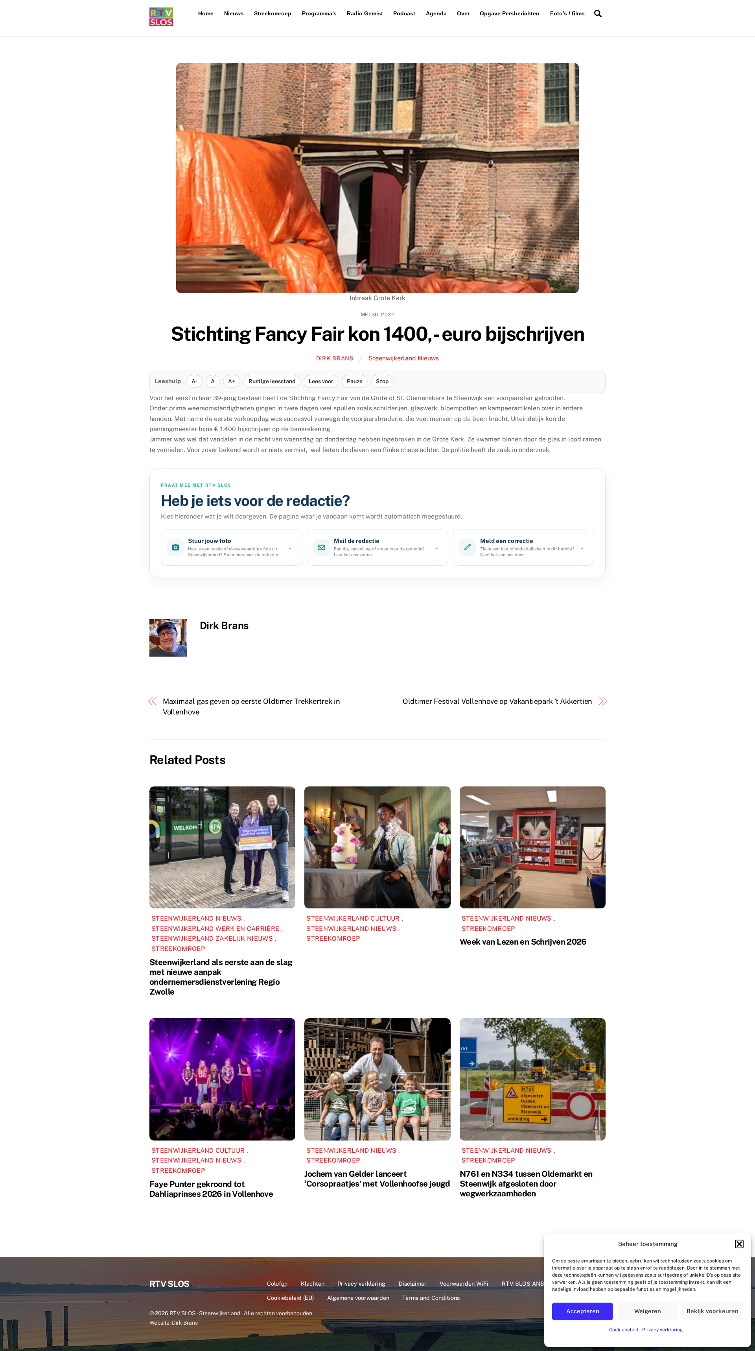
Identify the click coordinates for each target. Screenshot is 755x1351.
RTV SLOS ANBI (524, 1283)
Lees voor (321, 381)
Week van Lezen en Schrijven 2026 (523, 942)
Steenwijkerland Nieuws (403, 358)
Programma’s (319, 13)
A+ (231, 381)
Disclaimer (413, 1283)
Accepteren (582, 1311)
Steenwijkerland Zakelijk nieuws (212, 938)
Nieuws (234, 13)
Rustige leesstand (272, 381)
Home (206, 13)
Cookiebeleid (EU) (290, 1297)
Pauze (355, 381)
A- (194, 381)
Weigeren (647, 1311)
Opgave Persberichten (510, 13)
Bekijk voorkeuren (712, 1311)
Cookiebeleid (623, 1330)
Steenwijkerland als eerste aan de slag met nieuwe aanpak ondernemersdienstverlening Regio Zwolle (220, 977)
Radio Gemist (365, 13)
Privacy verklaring (662, 1330)
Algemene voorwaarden (358, 1297)
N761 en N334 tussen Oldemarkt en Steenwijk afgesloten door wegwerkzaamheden (526, 1183)
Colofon (277, 1283)
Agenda (436, 13)
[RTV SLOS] (161, 23)
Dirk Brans (335, 358)
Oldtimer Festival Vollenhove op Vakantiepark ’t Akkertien (498, 701)
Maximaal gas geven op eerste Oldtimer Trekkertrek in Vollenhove (251, 706)
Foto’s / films (567, 13)
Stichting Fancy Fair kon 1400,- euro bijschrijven (377, 333)
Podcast (404, 13)
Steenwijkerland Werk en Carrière (215, 928)
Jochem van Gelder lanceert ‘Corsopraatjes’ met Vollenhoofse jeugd (377, 1179)
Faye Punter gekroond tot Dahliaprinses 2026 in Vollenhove (211, 1189)
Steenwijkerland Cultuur (353, 918)
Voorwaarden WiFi (464, 1283)
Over (463, 13)
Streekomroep (272, 13)
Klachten (312, 1283)
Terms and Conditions (431, 1297)
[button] (739, 1244)
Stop (382, 381)
